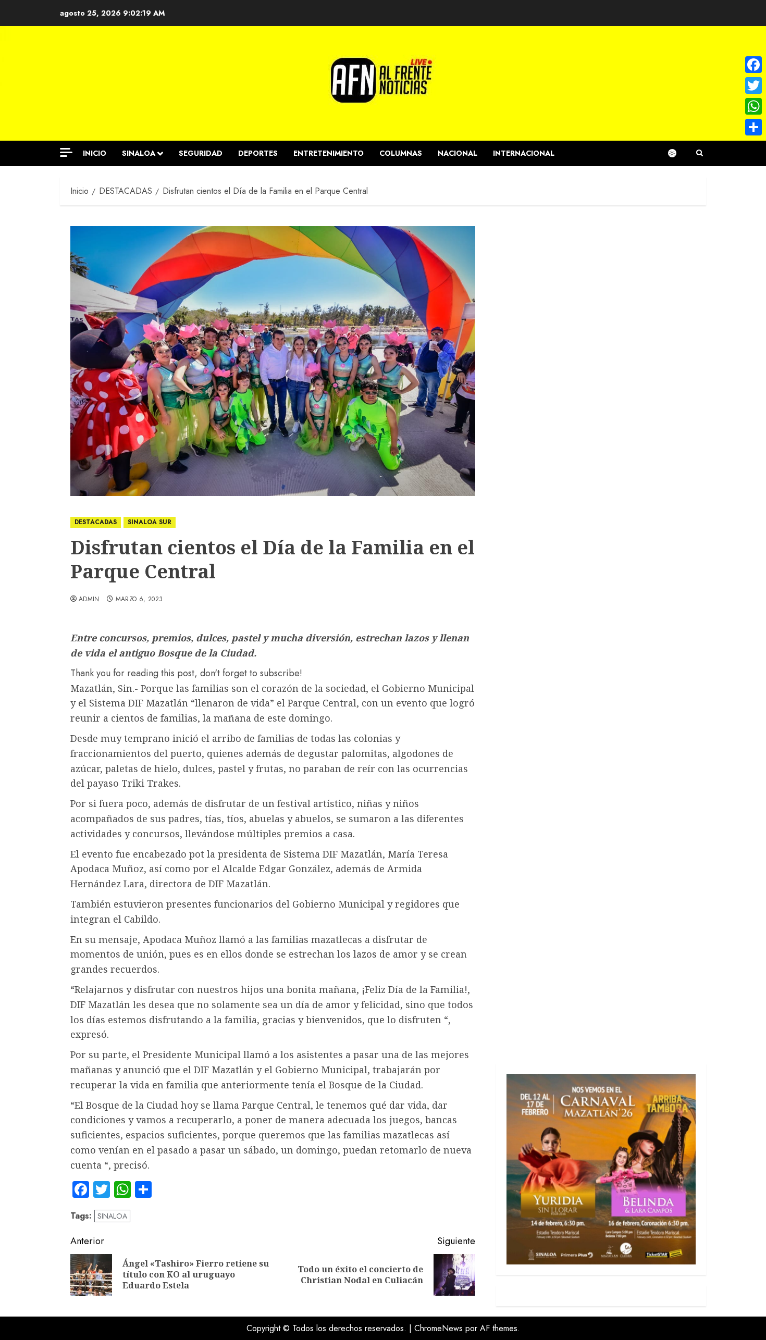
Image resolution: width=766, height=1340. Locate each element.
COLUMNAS (400, 153)
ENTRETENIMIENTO (328, 153)
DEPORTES (258, 153)
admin (89, 599)
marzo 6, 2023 (139, 599)
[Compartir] (753, 127)
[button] (699, 153)
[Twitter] (753, 85)
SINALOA (138, 153)
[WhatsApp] (753, 106)
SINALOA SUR (149, 522)
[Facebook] (753, 64)
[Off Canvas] (66, 152)
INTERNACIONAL (523, 153)
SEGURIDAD (201, 153)
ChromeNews (438, 1328)
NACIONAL (457, 153)
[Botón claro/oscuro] (677, 153)
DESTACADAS (96, 522)
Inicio (94, 153)
